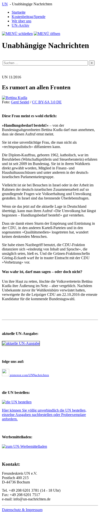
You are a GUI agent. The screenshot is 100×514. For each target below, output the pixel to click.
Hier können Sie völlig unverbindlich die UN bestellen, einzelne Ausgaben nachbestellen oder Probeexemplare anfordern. (44, 414)
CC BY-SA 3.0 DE (47, 102)
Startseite (18, 12)
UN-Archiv (20, 25)
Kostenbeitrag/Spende (28, 17)
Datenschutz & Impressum (22, 510)
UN (5, 4)
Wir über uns (21, 21)
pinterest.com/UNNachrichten (29, 375)
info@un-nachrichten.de (31, 499)
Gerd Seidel (20, 102)
